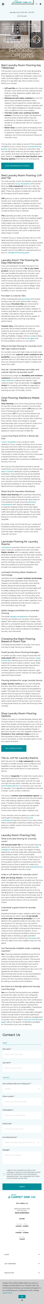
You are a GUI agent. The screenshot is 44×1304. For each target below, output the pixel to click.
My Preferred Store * (9, 1137)
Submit (22, 1187)
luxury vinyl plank (22, 184)
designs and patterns (19, 617)
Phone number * (8, 1096)
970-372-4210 (22, 16)
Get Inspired (10, 1264)
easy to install (7, 471)
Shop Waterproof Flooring (17, 166)
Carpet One (5, 24)
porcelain (26, 299)
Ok (22, 1296)
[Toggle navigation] (3, 4)
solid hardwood (35, 867)
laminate (32, 938)
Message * (6, 1150)
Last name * (6, 1062)
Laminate (5, 547)
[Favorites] (36, 4)
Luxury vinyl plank (8, 442)
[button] (33, 4)
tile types (31, 338)
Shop (7, 1254)
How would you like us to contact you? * (16, 1083)
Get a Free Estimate (13, 748)
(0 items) (40, 4)
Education (9, 1273)
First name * (6, 1049)
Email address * (7, 1110)
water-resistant (7, 380)
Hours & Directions (22, 1213)
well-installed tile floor (10, 786)
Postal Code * (7, 1123)
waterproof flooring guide (18, 253)
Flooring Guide (18, 24)
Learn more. (7, 1293)
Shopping (30, 24)
